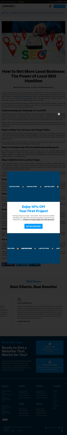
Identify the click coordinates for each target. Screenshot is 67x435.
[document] (33, 217)
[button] (59, 114)
